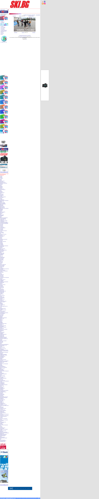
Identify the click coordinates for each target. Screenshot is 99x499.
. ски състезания (2, 27)
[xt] (26, 39)
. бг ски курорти (2, 29)
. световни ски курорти (3, 30)
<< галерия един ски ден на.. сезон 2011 (25, 35)
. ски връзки (2, 33)
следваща (33, 32)
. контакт (1, 34)
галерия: (23, 32)
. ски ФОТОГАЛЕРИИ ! (3, 31)
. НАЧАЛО (1, 21)
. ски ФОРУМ (2, 22)
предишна (15, 32)
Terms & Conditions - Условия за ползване (5, 498)
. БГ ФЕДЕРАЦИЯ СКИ (3, 42)
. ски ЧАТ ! (1, 32)
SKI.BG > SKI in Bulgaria (23, 36)
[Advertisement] (45, 21)
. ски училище (2, 28)
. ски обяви (1, 26)
